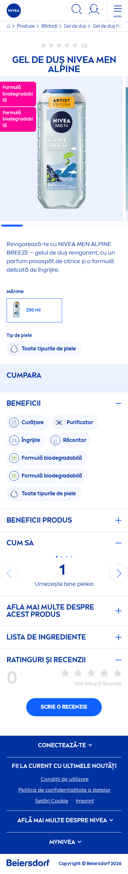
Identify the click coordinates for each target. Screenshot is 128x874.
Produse (26, 26)
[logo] (14, 10)
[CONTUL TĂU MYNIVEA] (94, 10)
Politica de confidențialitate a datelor (64, 790)
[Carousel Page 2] (61, 557)
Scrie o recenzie (64, 707)
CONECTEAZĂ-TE (62, 745)
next (118, 573)
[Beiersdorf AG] (28, 864)
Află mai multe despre (62, 820)
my (62, 842)
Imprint (85, 801)
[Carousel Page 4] (71, 557)
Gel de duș (75, 26)
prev (9, 573)
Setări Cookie (51, 801)
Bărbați (49, 26)
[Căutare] (77, 10)
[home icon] (9, 26)
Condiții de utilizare (65, 779)
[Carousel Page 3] (66, 557)
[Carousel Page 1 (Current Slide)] (56, 557)
